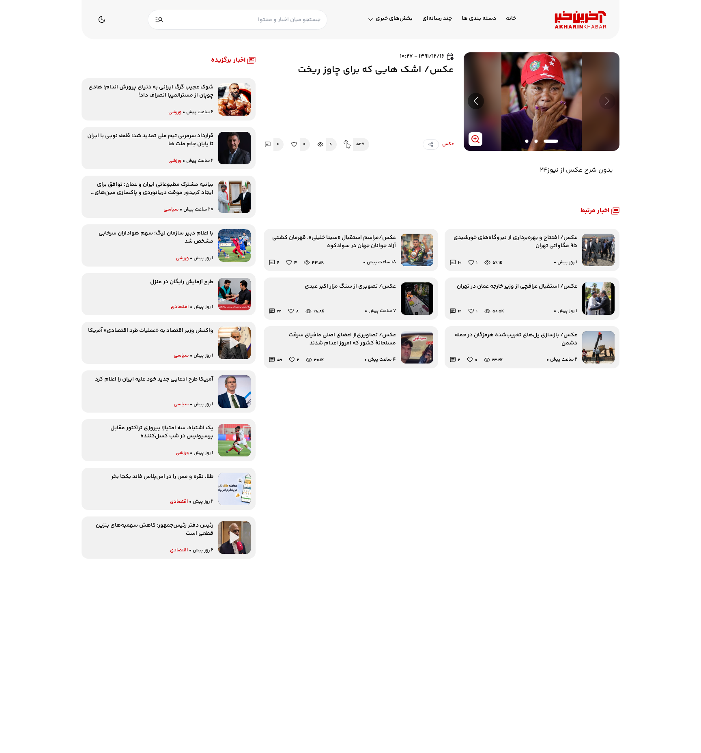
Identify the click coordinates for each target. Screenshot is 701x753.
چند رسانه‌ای (437, 19)
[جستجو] (159, 20)
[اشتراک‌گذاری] (431, 144)
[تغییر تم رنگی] (102, 19)
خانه (511, 19)
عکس (448, 144)
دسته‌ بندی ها (479, 19)
